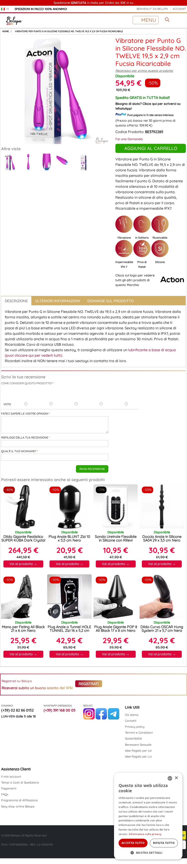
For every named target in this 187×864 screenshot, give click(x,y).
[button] (148, 852)
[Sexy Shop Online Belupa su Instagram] (89, 718)
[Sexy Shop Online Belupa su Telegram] (113, 718)
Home (5, 31)
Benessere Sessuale (138, 744)
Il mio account (11, 776)
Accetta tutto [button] (133, 843)
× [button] (176, 778)
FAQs (4, 794)
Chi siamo (131, 715)
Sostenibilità (133, 738)
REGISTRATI (89, 683)
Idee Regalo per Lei (138, 750)
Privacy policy (134, 726)
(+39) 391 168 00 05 (59, 710)
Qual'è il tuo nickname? (18, 451)
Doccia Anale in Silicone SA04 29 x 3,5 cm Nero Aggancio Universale (162, 540)
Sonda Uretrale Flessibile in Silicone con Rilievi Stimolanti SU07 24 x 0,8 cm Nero (116, 542)
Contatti (130, 720)
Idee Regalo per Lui (138, 756)
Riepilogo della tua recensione (24, 437)
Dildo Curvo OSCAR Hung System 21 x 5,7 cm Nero (161, 628)
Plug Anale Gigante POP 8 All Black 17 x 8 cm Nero (115, 628)
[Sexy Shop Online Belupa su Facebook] (101, 718)
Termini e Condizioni (139, 732)
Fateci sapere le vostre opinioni (24, 413)
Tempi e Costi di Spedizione (20, 782)
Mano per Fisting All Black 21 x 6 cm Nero (23, 628)
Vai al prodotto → (23, 564)
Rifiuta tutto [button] (164, 843)
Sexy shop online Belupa (17, 806)
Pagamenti (8, 788)
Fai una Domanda (129, 139)
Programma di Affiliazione (19, 800)
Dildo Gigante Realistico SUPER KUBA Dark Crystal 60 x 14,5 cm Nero (23, 540)
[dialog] (148, 816)
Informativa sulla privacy (145, 834)
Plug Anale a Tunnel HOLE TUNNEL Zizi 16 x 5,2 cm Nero (69, 630)
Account (179, 8)
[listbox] (170, 778)
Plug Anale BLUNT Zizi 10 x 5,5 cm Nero (69, 538)
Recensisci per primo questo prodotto (144, 71)
